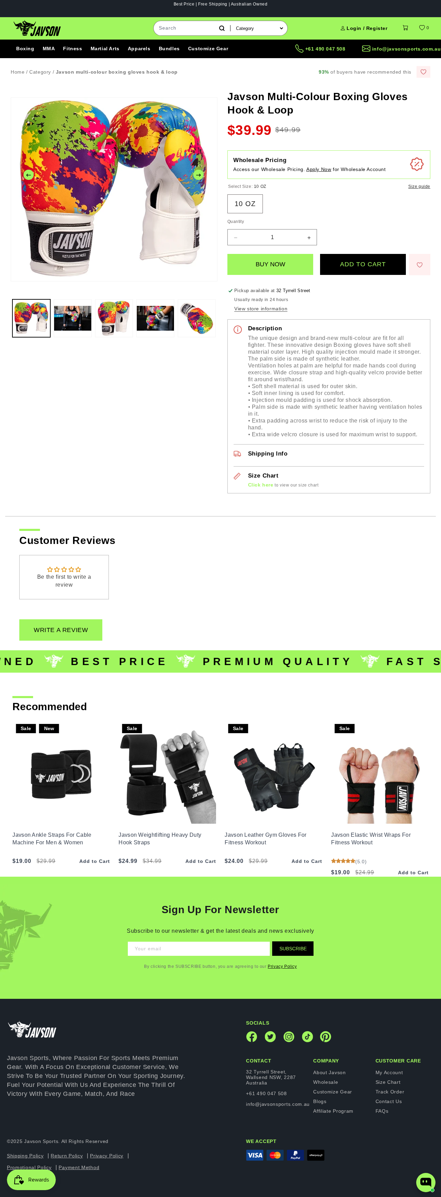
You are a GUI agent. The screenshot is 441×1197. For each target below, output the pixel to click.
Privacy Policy (282, 966)
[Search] (221, 28)
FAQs (382, 1111)
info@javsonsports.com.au (406, 48)
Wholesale (325, 1082)
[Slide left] (28, 175)
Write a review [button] (61, 630)
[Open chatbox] (425, 1182)
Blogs (320, 1101)
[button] (405, 28)
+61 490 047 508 (325, 48)
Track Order (390, 1091)
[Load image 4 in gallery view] (155, 318)
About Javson (329, 1072)
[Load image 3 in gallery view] (114, 318)
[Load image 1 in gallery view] (31, 318)
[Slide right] (198, 175)
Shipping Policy (25, 1155)
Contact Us (389, 1101)
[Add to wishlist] (420, 265)
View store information (260, 309)
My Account (389, 1072)
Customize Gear (332, 1091)
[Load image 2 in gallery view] (73, 318)
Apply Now (318, 169)
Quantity (235, 222)
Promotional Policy (29, 1167)
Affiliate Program (333, 1111)
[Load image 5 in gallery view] (197, 318)
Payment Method (79, 1167)
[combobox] (186, 28)
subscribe (293, 948)
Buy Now (270, 264)
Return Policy (67, 1155)
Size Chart (388, 1082)
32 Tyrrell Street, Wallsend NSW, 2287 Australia (271, 1077)
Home (17, 72)
